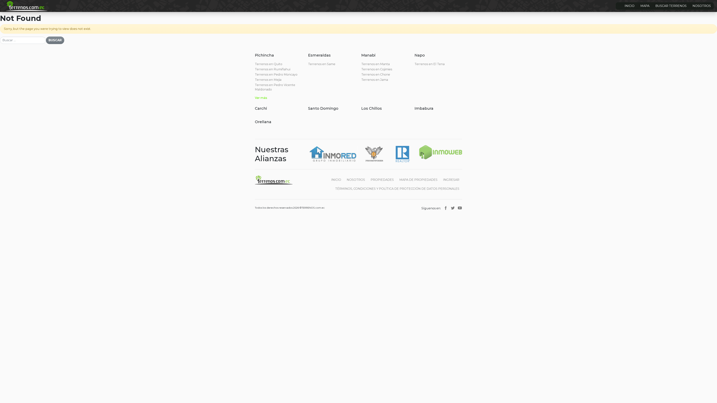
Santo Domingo (323, 108)
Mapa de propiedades (418, 180)
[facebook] (445, 207)
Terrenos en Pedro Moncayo (276, 74)
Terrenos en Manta (375, 64)
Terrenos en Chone (375, 74)
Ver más (261, 98)
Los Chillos (371, 108)
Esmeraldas (319, 55)
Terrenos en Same (321, 64)
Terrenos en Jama (374, 80)
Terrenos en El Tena (430, 64)
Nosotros (702, 6)
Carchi (261, 108)
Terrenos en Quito (268, 64)
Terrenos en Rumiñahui (272, 69)
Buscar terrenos (671, 6)
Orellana (263, 122)
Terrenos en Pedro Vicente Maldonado (275, 87)
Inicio (629, 6)
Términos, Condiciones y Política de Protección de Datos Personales (397, 188)
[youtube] (460, 207)
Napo (420, 55)
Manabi (368, 55)
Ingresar (451, 180)
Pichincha (264, 55)
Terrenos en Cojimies (376, 69)
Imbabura (424, 108)
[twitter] (453, 207)
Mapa (644, 6)
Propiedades (382, 180)
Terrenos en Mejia (268, 80)
